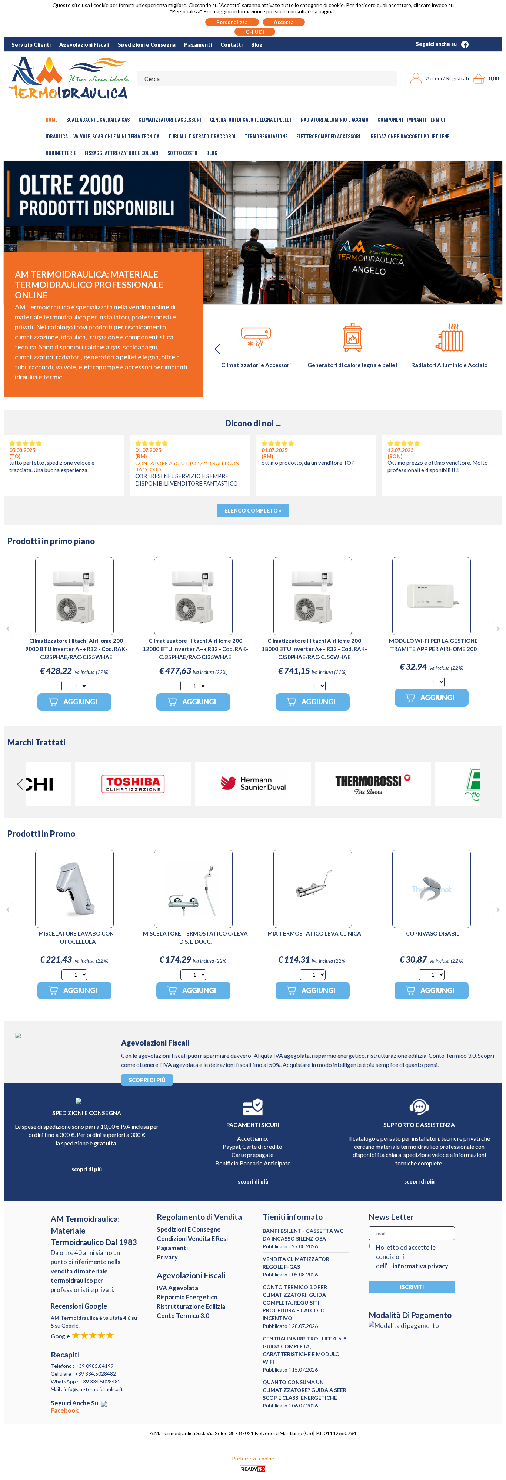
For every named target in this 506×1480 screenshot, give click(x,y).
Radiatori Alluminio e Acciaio (335, 119)
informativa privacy (420, 1266)
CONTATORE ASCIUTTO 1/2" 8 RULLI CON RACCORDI (187, 466)
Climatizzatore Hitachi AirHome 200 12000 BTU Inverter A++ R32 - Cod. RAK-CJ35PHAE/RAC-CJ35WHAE (195, 648)
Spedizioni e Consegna (147, 44)
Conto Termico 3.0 (183, 1315)
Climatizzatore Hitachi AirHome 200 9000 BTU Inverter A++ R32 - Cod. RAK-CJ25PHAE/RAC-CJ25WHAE (76, 648)
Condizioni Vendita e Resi (192, 1238)
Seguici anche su (437, 44)
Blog (257, 44)
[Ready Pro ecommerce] (253, 1469)
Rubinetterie (61, 153)
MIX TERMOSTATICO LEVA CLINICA (314, 933)
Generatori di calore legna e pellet (251, 119)
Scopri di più (147, 1080)
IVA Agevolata (177, 1288)
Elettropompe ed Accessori (328, 136)
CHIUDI (255, 31)
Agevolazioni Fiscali (84, 44)
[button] (487, 349)
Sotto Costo (182, 153)
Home (51, 119)
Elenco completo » (253, 510)
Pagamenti (198, 44)
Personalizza (232, 22)
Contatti (231, 44)
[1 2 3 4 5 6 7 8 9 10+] (74, 686)
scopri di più (86, 1169)
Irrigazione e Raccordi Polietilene (409, 136)
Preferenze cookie (253, 1458)
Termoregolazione (265, 136)
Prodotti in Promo (41, 834)
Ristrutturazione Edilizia (191, 1306)
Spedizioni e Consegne (189, 1229)
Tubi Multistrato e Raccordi (202, 136)
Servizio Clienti (31, 44)
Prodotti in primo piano (51, 541)
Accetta (284, 22)
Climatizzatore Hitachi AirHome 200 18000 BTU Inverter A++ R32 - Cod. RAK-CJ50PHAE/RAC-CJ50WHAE (314, 648)
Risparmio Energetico (187, 1297)
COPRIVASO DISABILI (433, 933)
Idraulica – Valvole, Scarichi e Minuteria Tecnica (102, 136)
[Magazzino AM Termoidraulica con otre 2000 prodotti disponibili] (253, 232)
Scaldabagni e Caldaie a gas (98, 119)
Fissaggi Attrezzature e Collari (122, 153)
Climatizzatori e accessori (170, 119)
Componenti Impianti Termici (411, 119)
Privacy (167, 1257)
